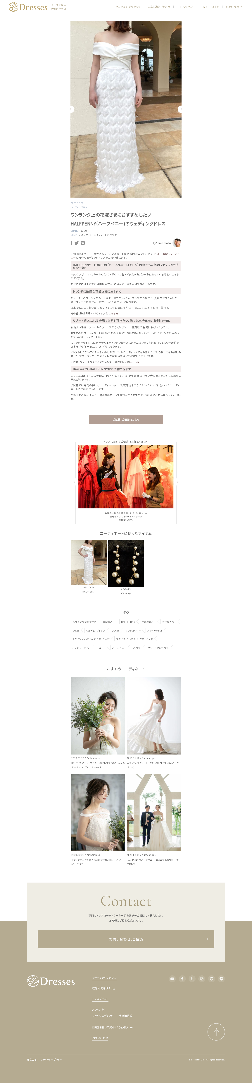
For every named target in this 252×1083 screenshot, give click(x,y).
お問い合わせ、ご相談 (126, 938)
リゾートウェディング (158, 647)
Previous (70, 109)
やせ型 (76, 630)
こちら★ (113, 313)
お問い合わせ (233, 7)
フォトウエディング (102, 1015)
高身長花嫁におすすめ (84, 621)
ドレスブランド (186, 7)
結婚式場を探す (157, 7)
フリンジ (137, 647)
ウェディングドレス (96, 630)
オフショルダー (133, 630)
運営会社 (32, 1059)
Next (181, 109)
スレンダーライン (82, 647)
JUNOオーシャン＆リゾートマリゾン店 (98, 234)
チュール (101, 647)
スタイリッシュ (154, 630)
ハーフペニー (119, 647)
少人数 (115, 630)
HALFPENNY (128, 621)
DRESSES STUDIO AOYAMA (110, 1027)
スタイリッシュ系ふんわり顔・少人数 (91, 639)
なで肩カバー (169, 621)
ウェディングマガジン (128, 7)
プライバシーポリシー (52, 1059)
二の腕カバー (149, 621)
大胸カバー (109, 621)
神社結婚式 (125, 1015)
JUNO (84, 230)
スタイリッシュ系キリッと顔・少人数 (134, 639)
